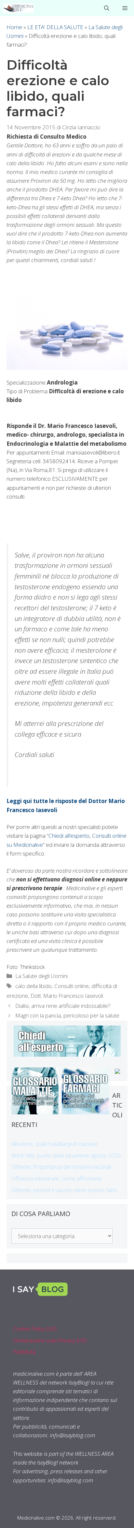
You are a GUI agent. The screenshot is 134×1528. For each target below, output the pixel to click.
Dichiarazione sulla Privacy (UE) (50, 1340)
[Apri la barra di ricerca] (107, 8)
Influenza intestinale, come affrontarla (56, 1178)
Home (14, 27)
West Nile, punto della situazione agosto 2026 (66, 1155)
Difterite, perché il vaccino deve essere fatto (64, 1190)
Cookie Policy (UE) (35, 1328)
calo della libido (33, 986)
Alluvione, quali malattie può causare (54, 1143)
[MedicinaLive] (18, 8)
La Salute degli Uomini (41, 976)
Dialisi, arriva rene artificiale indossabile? (63, 1005)
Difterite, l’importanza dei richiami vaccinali (61, 1166)
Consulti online (71, 986)
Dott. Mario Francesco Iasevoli (67, 995)
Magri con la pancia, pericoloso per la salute (67, 1015)
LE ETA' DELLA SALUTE (55, 27)
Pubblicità (24, 1351)
